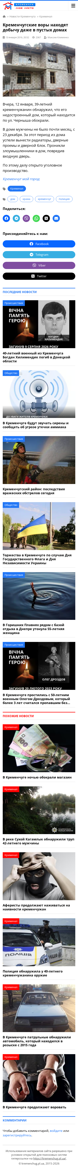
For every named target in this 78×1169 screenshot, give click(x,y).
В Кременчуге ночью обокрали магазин (37, 777)
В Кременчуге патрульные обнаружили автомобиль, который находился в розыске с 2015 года (37, 1041)
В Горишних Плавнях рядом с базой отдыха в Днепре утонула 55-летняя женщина (33, 629)
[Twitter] (46, 218)
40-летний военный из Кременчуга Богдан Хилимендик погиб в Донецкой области (36, 357)
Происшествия (14, 303)
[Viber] (26, 218)
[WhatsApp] (36, 218)
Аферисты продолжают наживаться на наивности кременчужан (36, 907)
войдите (56, 1131)
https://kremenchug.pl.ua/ (49, 1158)
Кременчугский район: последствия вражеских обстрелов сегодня (34, 491)
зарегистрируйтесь (17, 1135)
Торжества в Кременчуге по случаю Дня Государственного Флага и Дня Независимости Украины (37, 559)
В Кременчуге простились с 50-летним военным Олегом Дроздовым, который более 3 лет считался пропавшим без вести (36, 699)
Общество (11, 373)
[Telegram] (16, 218)
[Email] (56, 218)
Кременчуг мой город (21, 179)
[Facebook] (6, 218)
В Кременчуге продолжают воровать (34, 1107)
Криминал (16, 188)
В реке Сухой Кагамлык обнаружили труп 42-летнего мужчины (38, 841)
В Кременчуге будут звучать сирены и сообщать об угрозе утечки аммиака (36, 425)
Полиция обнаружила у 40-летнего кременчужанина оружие (33, 973)
